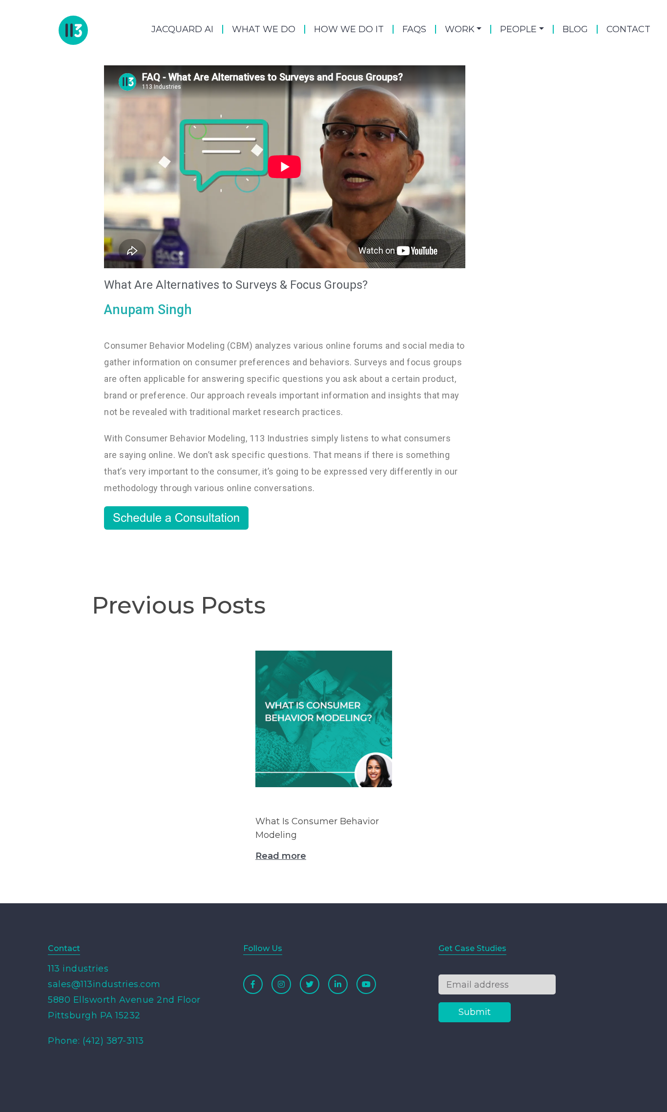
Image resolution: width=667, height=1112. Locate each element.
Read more (280, 856)
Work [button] (460, 29)
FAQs (414, 29)
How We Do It (349, 29)
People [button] (518, 29)
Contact (628, 29)
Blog (575, 29)
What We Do (263, 29)
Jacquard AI (182, 29)
